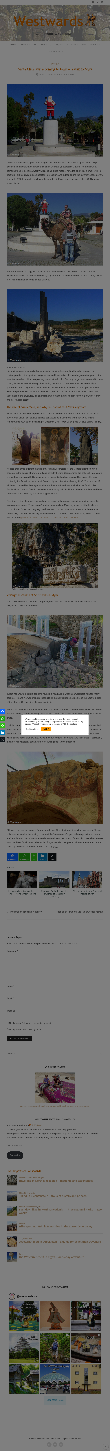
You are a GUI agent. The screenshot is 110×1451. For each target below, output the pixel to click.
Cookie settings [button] (32, 729)
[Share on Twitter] (2, 739)
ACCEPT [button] (46, 729)
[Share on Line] (2, 725)
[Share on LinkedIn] (2, 732)
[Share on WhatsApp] (2, 718)
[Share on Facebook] (2, 711)
